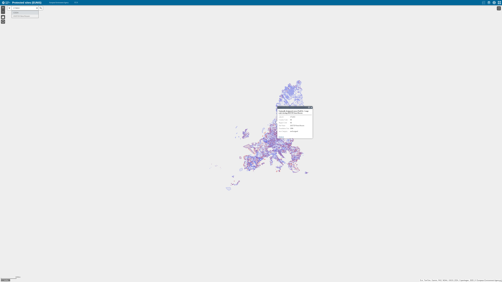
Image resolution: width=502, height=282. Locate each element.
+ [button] (3, 7)
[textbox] (25, 8)
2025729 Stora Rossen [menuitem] (21, 16)
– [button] (3, 11)
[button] (3, 17)
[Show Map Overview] (501, 281)
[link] (5, 3)
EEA (76, 3)
